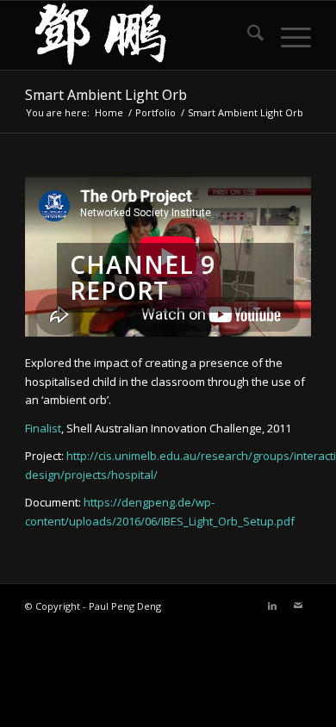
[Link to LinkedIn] (272, 605)
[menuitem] (247, 35)
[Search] (247, 35)
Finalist (43, 428)
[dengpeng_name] (139, 35)
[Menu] (287, 35)
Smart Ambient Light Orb (106, 94)
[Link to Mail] (298, 605)
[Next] (272, 257)
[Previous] (64, 257)
